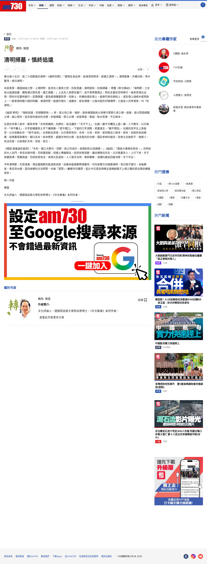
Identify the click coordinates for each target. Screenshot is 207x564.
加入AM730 (70, 556)
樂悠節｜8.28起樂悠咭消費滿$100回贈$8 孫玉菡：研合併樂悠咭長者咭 (178, 301)
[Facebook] (186, 556)
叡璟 (172, 197)
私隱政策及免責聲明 (88, 556)
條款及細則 (106, 556)
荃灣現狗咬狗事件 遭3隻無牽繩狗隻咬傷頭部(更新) (179, 385)
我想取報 (20, 556)
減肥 (160, 204)
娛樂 (158, 263)
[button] (158, 5)
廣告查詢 (8, 556)
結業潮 (189, 183)
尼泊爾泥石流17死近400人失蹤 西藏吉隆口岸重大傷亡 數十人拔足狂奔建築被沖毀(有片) (178, 434)
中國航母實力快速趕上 (167, 343)
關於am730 (32, 556)
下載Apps (57, 556)
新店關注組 (180, 190)
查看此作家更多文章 (51, 317)
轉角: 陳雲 (44, 298)
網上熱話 (196, 190)
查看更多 (194, 38)
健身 (198, 197)
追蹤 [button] (140, 300)
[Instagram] (193, 556)
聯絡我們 (45, 556)
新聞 (7, 38)
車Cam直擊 (174, 183)
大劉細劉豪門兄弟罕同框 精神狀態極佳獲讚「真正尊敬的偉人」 (178, 257)
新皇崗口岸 (163, 190)
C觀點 (160, 197)
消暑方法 (185, 197)
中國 (158, 441)
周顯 (171, 204)
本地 (158, 306)
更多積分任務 (120, 543)
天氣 (160, 183)
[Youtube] (200, 556)
